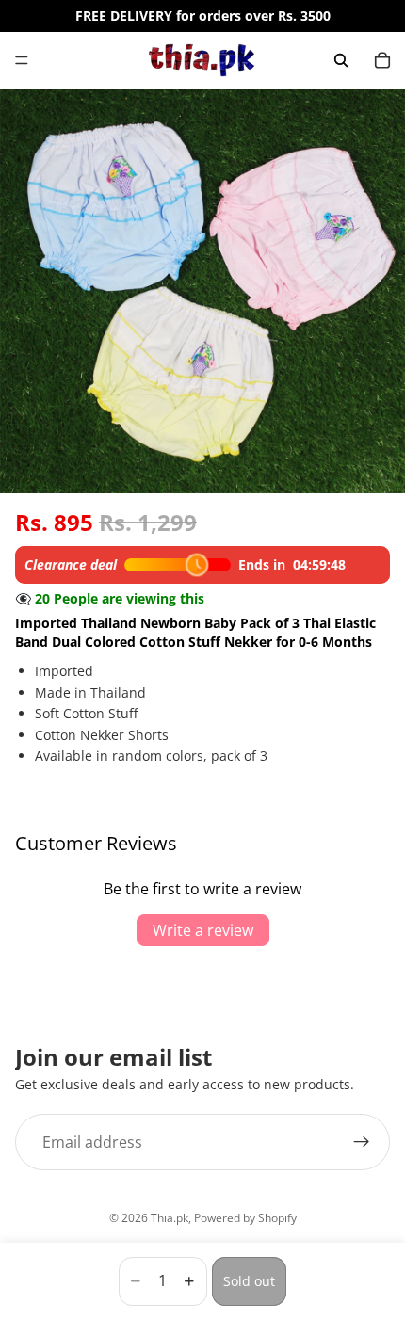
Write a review (203, 930)
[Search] (341, 60)
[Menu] (21, 60)
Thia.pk (169, 1218)
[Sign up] (361, 1142)
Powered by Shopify (245, 1218)
